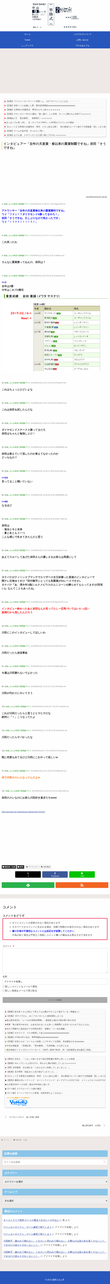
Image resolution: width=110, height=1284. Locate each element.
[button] (104, 1162)
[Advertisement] (55, 72)
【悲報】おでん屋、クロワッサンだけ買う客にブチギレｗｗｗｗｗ (36, 135)
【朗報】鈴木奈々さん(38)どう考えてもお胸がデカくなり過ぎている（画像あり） (43, 1012)
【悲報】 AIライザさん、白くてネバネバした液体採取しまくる (35, 1016)
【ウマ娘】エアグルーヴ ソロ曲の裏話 (24, 1089)
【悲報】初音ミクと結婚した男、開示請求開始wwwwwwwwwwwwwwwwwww (40, 105)
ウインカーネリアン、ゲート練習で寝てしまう (27, 1227)
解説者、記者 (10, 867)
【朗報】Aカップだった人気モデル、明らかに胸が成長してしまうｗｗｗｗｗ (41, 1063)
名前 (5, 976)
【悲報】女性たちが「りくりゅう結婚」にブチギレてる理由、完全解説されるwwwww (45, 1041)
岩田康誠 (46, 867)
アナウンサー (33, 867)
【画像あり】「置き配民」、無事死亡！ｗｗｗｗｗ (29, 118)
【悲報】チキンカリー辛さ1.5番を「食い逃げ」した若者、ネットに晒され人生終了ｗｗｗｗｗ (48, 114)
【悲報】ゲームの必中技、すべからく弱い (25, 131)
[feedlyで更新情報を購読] (28, 885)
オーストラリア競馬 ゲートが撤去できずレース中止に (31, 1220)
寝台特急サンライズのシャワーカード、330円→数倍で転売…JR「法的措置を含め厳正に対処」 (50, 1050)
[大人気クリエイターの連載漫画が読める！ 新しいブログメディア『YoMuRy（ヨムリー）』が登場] (18, 1101)
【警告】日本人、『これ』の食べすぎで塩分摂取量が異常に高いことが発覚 (41, 1059)
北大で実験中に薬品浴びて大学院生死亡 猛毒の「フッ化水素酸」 (37, 1029)
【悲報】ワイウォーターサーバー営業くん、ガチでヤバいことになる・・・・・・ (43, 101)
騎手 (21, 867)
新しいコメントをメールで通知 (21, 986)
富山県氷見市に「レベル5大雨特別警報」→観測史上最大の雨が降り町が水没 (41, 1020)
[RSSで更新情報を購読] (82, 885)
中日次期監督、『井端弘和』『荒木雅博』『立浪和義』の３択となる (38, 1046)
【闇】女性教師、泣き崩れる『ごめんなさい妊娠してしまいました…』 (39, 1067)
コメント (9, 946)
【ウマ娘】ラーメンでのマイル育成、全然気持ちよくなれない (35, 1093)
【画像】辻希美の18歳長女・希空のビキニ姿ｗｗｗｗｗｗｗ (33, 109)
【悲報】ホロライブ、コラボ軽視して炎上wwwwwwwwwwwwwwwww (38, 1033)
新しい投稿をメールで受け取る (21, 990)
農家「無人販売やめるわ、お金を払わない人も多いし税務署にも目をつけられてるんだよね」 (49, 1024)
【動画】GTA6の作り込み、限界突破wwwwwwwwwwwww (32, 1037)
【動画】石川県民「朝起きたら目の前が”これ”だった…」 (32, 1072)
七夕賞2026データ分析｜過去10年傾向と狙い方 (28, 1084)
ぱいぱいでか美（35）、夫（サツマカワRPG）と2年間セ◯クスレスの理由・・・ (43, 122)
